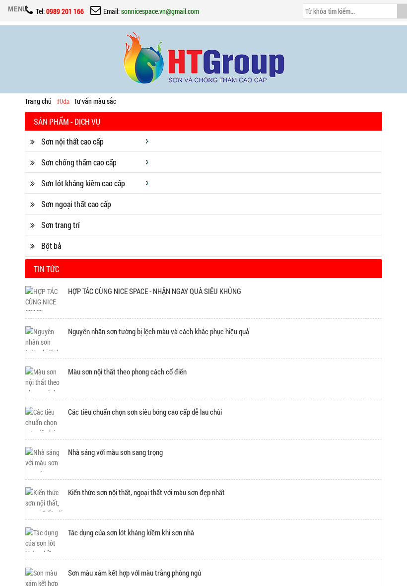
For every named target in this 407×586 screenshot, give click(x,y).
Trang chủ (38, 101)
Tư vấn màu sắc (95, 101)
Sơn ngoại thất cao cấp (75, 204)
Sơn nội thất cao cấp (72, 141)
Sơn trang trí (60, 225)
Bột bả (50, 245)
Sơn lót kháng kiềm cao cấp (82, 183)
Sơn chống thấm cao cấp (78, 162)
